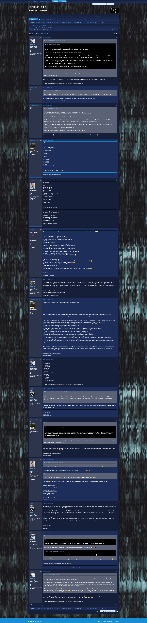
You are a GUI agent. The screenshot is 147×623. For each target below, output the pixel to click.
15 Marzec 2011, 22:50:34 (48, 459)
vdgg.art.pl (97, 16)
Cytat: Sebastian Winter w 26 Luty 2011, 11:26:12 (55, 40)
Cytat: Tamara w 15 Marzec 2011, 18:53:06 (54, 462)
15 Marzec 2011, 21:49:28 (48, 388)
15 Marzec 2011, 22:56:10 (48, 503)
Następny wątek (114, 29)
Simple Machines (38, 619)
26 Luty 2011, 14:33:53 (47, 87)
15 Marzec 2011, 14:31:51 (48, 140)
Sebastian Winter (35, 140)
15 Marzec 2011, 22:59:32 (48, 571)
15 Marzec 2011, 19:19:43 (48, 279)
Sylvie (91, 22)
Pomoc (106, 619)
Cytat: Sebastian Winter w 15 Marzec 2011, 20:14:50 (56, 391)
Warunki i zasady (111, 619)
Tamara (32, 229)
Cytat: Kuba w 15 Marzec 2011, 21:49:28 (53, 423)
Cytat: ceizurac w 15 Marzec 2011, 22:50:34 (54, 536)
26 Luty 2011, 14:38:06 (47, 105)
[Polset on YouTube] (30, 51)
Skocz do (98, 611)
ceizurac (32, 180)
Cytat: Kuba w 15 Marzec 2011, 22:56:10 (53, 574)
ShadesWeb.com (38, 621)
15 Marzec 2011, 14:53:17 (48, 180)
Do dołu (31, 33)
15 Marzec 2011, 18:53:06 (48, 229)
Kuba (31, 388)
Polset (31, 37)
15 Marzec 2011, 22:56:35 (48, 532)
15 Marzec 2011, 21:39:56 (48, 359)
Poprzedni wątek (105, 29)
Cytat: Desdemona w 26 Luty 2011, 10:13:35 (55, 44)
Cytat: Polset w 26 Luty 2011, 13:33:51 (53, 90)
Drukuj (116, 33)
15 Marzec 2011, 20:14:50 (48, 299)
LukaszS (32, 279)
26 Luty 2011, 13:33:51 (47, 37)
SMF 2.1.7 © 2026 (31, 619)
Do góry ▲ (117, 619)
